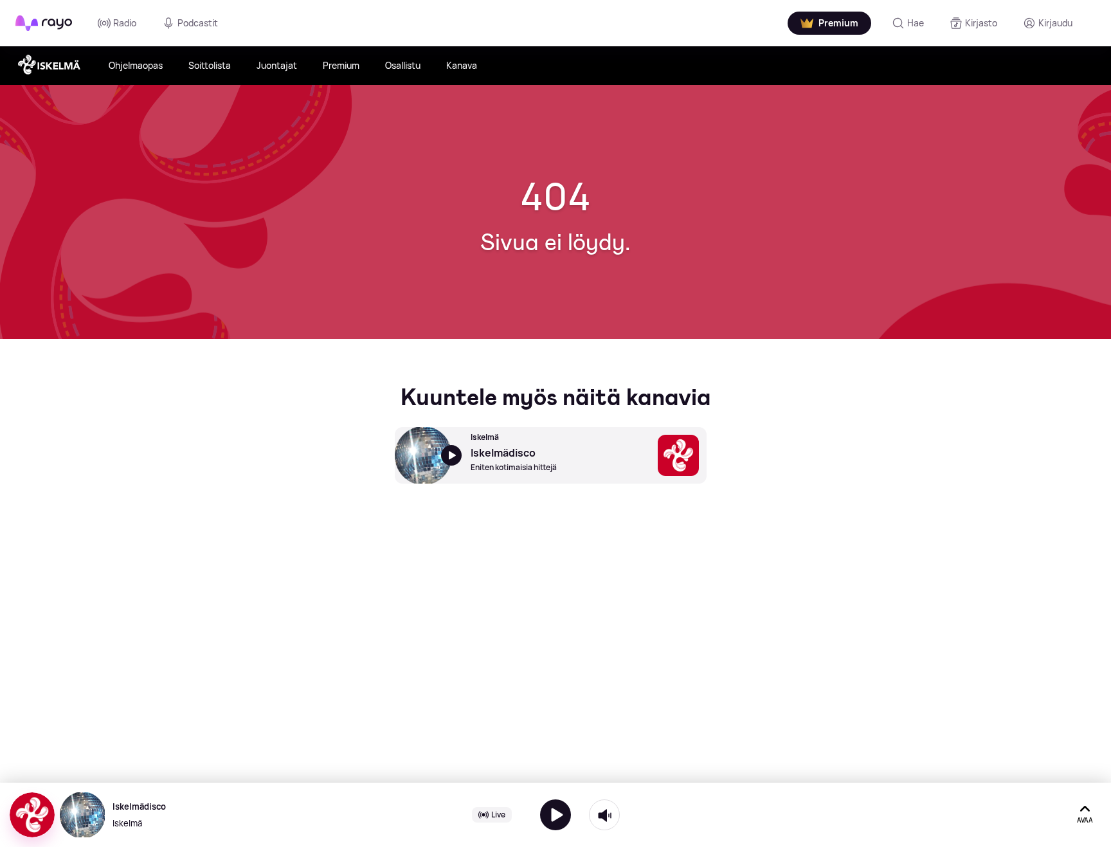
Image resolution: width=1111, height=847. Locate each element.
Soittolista (209, 65)
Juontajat (277, 65)
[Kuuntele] (555, 814)
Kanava (461, 65)
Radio (124, 23)
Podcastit (197, 23)
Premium (341, 65)
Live (498, 814)
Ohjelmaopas (136, 65)
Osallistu (402, 65)
